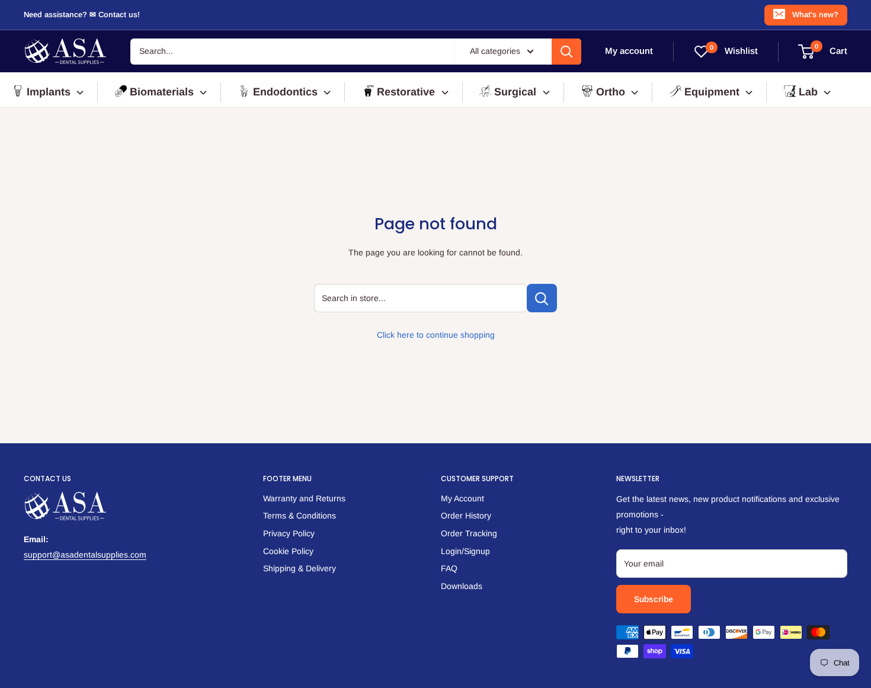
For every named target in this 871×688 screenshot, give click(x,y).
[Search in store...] (542, 298)
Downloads (461, 586)
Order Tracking (469, 533)
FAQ (449, 568)
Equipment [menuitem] (711, 92)
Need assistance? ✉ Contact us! (82, 14)
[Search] (566, 52)
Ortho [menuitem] (610, 92)
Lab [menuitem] (808, 92)
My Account (462, 498)
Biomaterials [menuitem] (162, 92)
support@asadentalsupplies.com (85, 554)
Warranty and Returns (304, 498)
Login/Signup (465, 551)
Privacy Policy (289, 533)
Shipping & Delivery (299, 568)
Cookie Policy (288, 551)
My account (629, 51)
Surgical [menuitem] (515, 92)
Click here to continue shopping (436, 335)
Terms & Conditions (299, 515)
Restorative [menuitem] (406, 92)
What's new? (815, 14)
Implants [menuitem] (49, 92)
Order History (466, 515)
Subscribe (653, 599)
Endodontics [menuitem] (285, 92)
